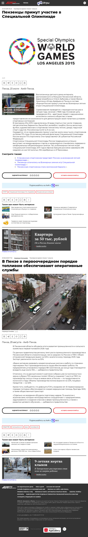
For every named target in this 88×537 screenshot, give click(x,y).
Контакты (20, 494)
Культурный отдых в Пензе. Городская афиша (68, 214)
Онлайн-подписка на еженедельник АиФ (31, 489)
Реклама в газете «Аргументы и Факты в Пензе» (51, 492)
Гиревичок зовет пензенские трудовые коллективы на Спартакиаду (24, 222)
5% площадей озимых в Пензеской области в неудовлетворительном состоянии (68, 443)
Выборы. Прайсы (75, 492)
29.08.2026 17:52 (7, 258)
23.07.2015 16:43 (7, 9)
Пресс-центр (40, 487)
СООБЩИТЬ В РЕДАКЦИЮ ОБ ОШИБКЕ (29, 497)
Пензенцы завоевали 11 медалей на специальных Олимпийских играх (65, 208)
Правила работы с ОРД (25, 492)
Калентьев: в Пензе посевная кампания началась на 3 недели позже (24, 443)
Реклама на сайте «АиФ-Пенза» (58, 489)
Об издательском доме (25, 487)
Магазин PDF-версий (53, 487)
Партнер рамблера (36, 529)
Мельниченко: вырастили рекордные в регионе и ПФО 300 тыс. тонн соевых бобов (26, 450)
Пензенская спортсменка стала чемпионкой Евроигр (41, 167)
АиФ (3, 78)
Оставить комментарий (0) (70, 175)
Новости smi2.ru (9, 252)
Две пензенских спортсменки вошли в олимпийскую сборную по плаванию (24, 208)
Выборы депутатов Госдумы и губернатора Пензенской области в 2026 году (52, 494)
